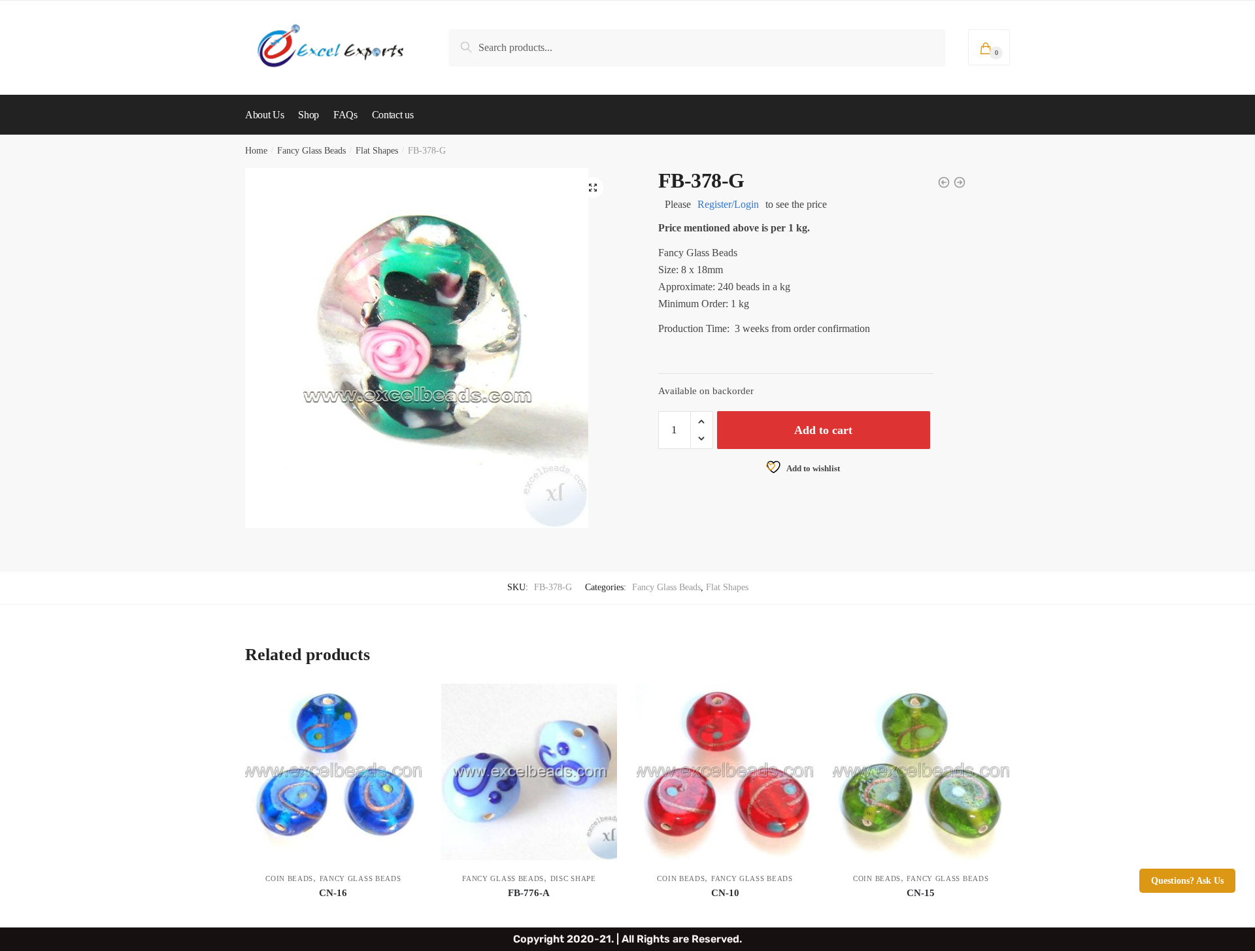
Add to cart (823, 430)
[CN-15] (921, 772)
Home (256, 151)
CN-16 (333, 893)
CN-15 (921, 893)
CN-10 (725, 893)
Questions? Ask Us (1187, 881)
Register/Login (728, 204)
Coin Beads (289, 878)
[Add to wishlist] (405, 700)
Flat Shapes (377, 151)
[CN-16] (333, 772)
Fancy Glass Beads (311, 151)
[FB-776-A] (529, 772)
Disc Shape (573, 878)
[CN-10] (725, 772)
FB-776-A (529, 893)
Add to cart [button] (333, 912)
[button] (592, 187)
